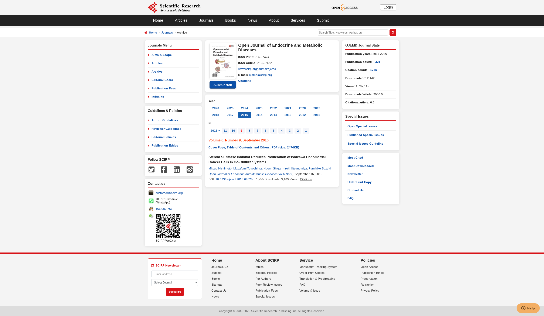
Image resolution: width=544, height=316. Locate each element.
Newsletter (355, 174)
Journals (206, 20)
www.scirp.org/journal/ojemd (257, 69)
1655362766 (164, 208)
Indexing (158, 96)
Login (388, 7)
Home (158, 20)
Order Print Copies (311, 272)
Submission (223, 85)
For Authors (263, 278)
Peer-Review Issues (268, 284)
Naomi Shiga (272, 168)
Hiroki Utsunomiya (294, 168)
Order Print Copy (359, 182)
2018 (215, 115)
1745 (373, 70)
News (252, 20)
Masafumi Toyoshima (247, 168)
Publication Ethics (165, 145)
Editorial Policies (164, 137)
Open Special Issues (362, 126)
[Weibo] (190, 169)
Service (306, 260)
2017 (230, 115)
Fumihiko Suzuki (320, 168)
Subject (216, 272)
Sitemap (216, 284)
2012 (302, 115)
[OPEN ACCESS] (344, 7)
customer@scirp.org (169, 193)
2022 (273, 108)
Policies (368, 260)
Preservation (369, 278)
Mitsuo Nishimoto (220, 168)
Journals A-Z (219, 266)
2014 (273, 115)
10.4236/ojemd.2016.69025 (234, 179)
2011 (316, 115)
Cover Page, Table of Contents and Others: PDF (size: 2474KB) (253, 147)
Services (297, 20)
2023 (259, 108)
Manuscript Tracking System (318, 266)
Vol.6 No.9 (285, 174)
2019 (316, 108)
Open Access (369, 266)
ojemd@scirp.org (260, 74)
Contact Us (355, 190)
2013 (288, 115)
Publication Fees (164, 88)
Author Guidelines (165, 120)
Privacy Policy (370, 290)
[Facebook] (164, 169)
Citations (244, 80)
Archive (157, 71)
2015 (259, 115)
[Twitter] (151, 169)
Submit (323, 20)
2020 (302, 108)
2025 (230, 108)
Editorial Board (162, 80)
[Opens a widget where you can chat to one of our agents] (528, 308)
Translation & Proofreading (317, 278)
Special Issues (265, 296)
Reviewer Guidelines (166, 128)
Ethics (259, 266)
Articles (181, 20)
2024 (244, 108)
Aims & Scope (162, 54)
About (274, 20)
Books (230, 20)
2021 (288, 108)
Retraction (367, 284)
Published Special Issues (365, 135)
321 (377, 61)
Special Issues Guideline (365, 143)
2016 (244, 115)
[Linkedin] (177, 169)
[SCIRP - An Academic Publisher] (174, 7)
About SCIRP (267, 260)
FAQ (350, 198)
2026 (215, 108)
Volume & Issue (309, 290)
